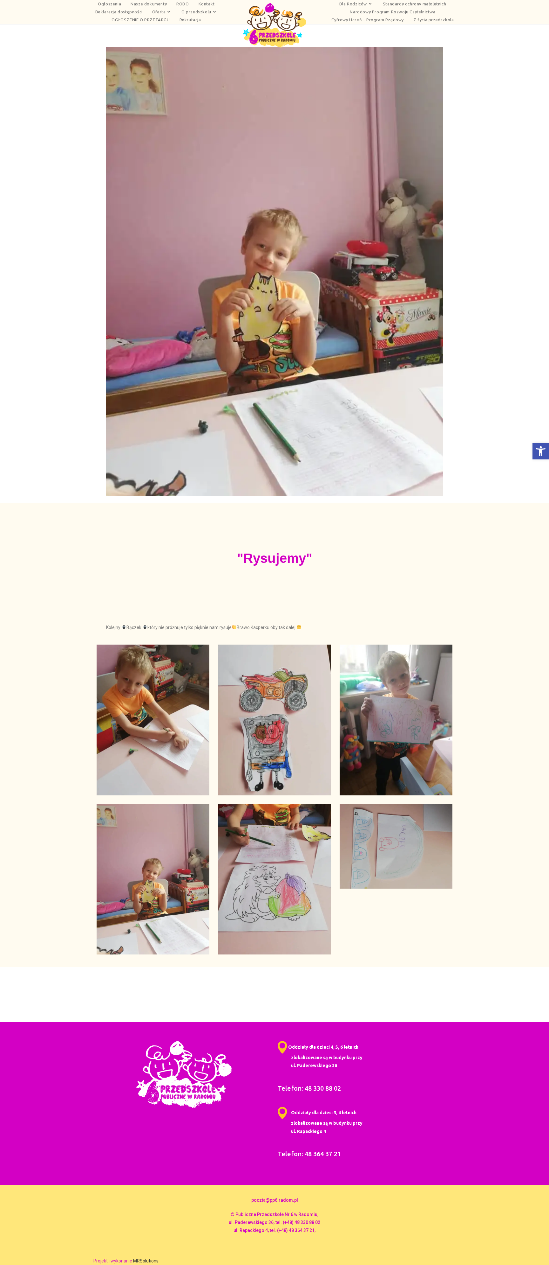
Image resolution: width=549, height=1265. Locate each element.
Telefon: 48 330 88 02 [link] (309, 1088)
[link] (540, 451)
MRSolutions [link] (146, 1260)
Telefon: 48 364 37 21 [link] (309, 1153)
